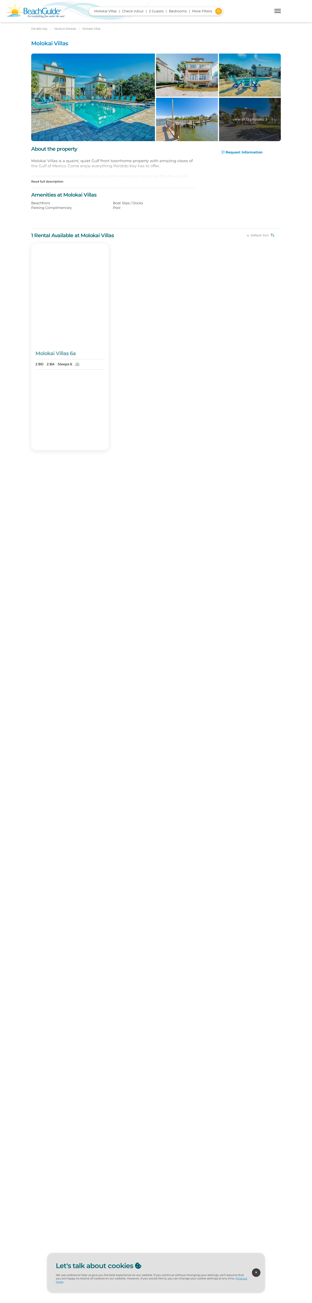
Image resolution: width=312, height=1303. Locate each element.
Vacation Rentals (65, 28)
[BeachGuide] (35, 11)
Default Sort (260, 235)
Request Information (244, 152)
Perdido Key (39, 28)
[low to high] (272, 235)
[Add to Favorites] (102, 340)
